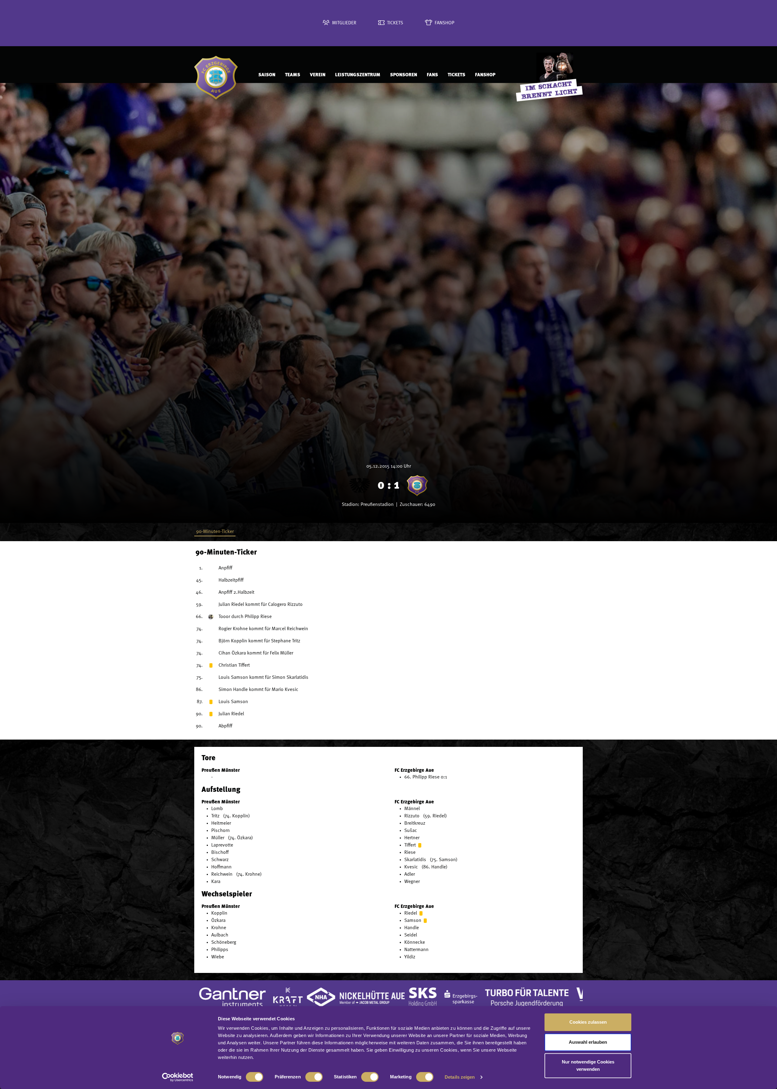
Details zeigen (460, 1077)
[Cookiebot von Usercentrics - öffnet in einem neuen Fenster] (177, 1077)
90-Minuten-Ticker (215, 531)
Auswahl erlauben (588, 1042)
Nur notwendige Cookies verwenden (588, 1065)
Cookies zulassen (588, 1022)
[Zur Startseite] (220, 75)
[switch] (314, 1077)
